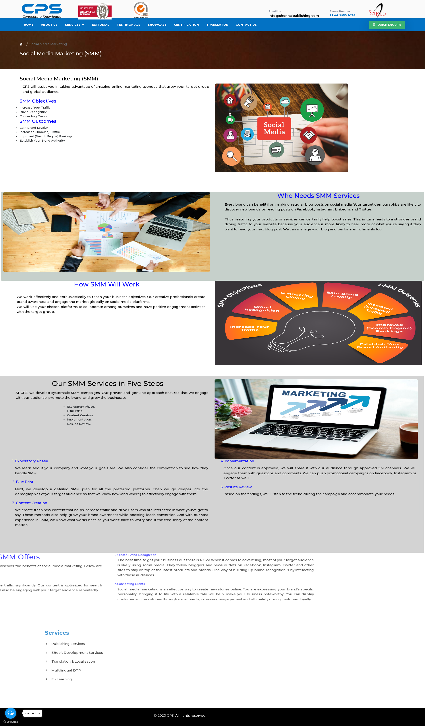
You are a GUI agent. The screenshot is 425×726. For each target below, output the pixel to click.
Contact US (246, 24)
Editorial (100, 24)
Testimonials (128, 24)
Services (73, 24)
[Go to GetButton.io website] (11, 721)
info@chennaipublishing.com (294, 16)
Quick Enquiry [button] (389, 24)
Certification (186, 24)
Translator (217, 24)
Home (28, 24)
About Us (49, 24)
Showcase (157, 24)
